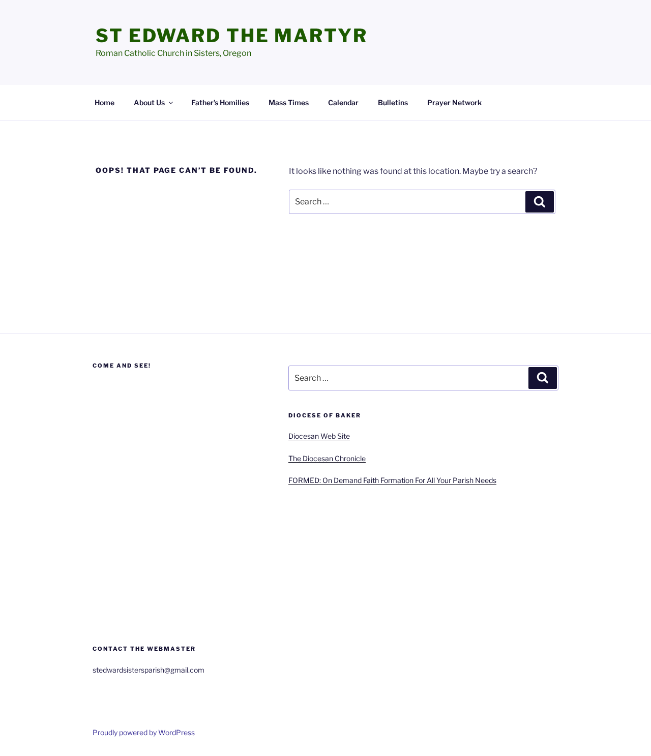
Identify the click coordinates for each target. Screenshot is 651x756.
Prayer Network (454, 102)
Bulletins (393, 102)
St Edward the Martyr (232, 35)
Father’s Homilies (220, 102)
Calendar (343, 102)
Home (104, 102)
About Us (149, 102)
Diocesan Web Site (319, 436)
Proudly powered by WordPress (144, 732)
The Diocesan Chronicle (327, 458)
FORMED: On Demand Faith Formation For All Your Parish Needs (392, 480)
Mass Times (289, 102)
